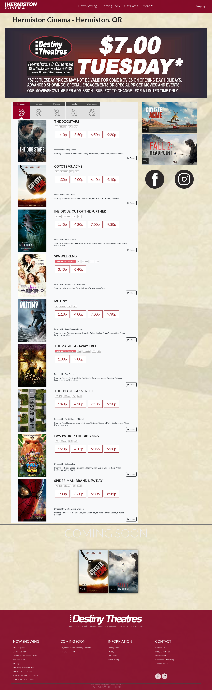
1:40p (62, 224)
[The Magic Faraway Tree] (32, 365)
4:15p (78, 449)
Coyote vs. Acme (20, 651)
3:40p (62, 269)
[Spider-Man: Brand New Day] (32, 499)
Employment (160, 655)
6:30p (95, 494)
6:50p (95, 134)
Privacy (111, 651)
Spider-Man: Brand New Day (25, 679)
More (146, 6)
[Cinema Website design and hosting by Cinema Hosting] (106, 686)
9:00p (78, 359)
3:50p (78, 134)
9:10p (111, 179)
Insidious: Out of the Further (25, 655)
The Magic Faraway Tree (23, 667)
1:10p (62, 134)
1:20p (62, 449)
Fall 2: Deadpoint (67, 651)
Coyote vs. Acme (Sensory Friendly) (75, 647)
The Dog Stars (19, 647)
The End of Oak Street (22, 671)
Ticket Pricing (113, 659)
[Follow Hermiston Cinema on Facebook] (158, 676)
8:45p (111, 494)
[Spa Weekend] (32, 275)
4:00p (78, 179)
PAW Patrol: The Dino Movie (25, 675)
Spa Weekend (19, 659)
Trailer (132, 158)
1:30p (62, 179)
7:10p (95, 404)
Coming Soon (111, 6)
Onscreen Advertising (164, 659)
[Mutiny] (32, 320)
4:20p (78, 224)
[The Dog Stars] (32, 140)
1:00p (62, 359)
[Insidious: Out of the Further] (32, 230)
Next (135, 110)
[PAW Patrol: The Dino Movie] (32, 454)
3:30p (78, 494)
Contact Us (160, 647)
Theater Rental (161, 663)
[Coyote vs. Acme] (32, 185)
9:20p (111, 134)
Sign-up (202, 6)
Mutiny (16, 663)
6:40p (95, 179)
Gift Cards (131, 6)
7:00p (95, 224)
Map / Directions (162, 651)
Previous (14, 110)
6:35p (95, 449)
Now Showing (87, 6)
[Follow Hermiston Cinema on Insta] (164, 676)
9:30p (111, 224)
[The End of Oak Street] (32, 410)
